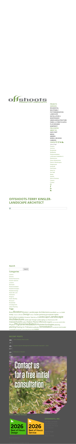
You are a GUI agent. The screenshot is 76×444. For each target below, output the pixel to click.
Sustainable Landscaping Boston (24, 329)
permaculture (56, 322)
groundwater (50, 314)
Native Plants (32, 322)
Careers (53, 140)
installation (21, 317)
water (36, 329)
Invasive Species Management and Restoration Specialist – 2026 (30, 345)
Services (53, 106)
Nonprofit (54, 126)
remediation (45, 326)
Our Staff (53, 132)
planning (57, 324)
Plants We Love (13, 292)
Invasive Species (13, 280)
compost (15, 314)
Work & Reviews (56, 138)
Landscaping (41, 320)
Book (11, 312)
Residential (54, 108)
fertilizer (32, 314)
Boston (17, 311)
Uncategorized (13, 304)
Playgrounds (55, 124)
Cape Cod (58, 312)
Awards (53, 136)
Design (26, 314)
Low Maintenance (50, 320)
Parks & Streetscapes (58, 122)
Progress (11, 296)
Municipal (11, 284)
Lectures (11, 282)
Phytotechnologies (14, 288)
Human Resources (14, 278)
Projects (53, 104)
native (25, 322)
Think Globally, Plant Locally (21, 339)
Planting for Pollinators (24, 327)
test (33, 329)
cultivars (20, 314)
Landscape (43, 317)
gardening (42, 314)
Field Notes (54, 128)
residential (55, 327)
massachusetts (15, 322)
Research (11, 300)
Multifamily (54, 110)
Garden (36, 314)
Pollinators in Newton (19, 352)
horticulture (13, 317)
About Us (53, 130)
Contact (53, 142)
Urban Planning (13, 306)
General (11, 276)
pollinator (36, 327)
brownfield (52, 312)
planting (12, 327)
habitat (56, 314)
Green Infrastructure (58, 120)
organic (49, 322)
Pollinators (12, 294)
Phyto (11, 325)
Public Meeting (13, 298)
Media (52, 134)
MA (56, 320)
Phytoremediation (56, 112)
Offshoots (42, 322)
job (37, 317)
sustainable (12, 329)
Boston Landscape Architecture (35, 312)
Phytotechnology (13, 290)
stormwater (62, 327)
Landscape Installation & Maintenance (55, 116)
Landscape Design (30, 320)
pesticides (62, 322)
